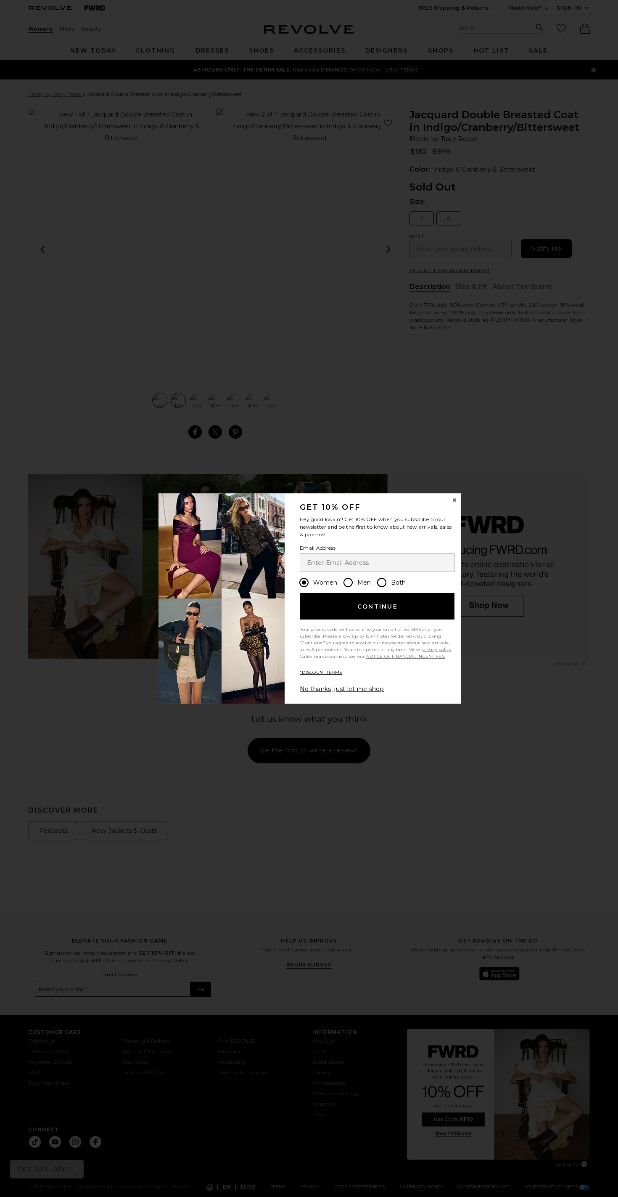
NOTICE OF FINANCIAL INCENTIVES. (405, 656)
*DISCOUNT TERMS (321, 672)
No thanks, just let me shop (342, 689)
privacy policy (436, 649)
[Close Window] (454, 500)
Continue (377, 606)
